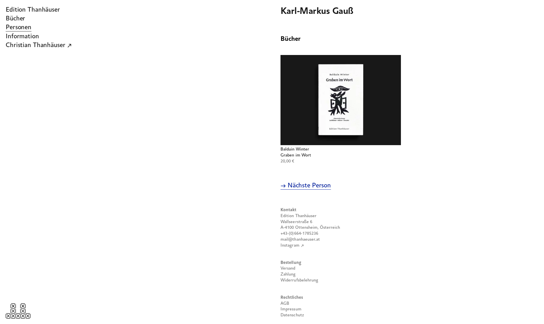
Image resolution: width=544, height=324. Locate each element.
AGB (284, 303)
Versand (288, 268)
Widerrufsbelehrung (299, 280)
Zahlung (288, 274)
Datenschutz (292, 315)
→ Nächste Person (305, 185)
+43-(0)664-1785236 (299, 233)
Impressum (290, 309)
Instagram (289, 245)
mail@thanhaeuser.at (300, 239)
